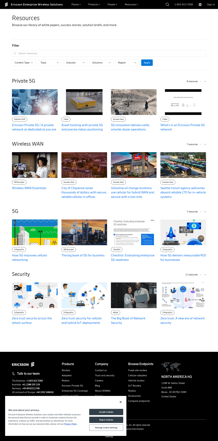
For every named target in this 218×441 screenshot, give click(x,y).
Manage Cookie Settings (106, 427)
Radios (65, 380)
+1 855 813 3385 (34, 380)
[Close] (120, 402)
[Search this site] (167, 4)
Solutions (97, 62)
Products (93, 4)
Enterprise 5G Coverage (75, 390)
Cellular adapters (137, 375)
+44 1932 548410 (44, 392)
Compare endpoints (139, 400)
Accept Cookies (106, 412)
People (111, 4)
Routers (66, 370)
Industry (71, 62)
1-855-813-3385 (183, 4)
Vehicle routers (136, 380)
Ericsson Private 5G (72, 385)
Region (122, 62)
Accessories (134, 395)
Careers (99, 380)
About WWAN (102, 390)
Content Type (22, 62)
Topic (43, 62)
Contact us (101, 370)
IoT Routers (134, 385)
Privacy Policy (70, 424)
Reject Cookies (106, 420)
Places (75, 4)
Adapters (67, 375)
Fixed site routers (137, 370)
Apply (147, 62)
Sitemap (109, 436)
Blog (97, 385)
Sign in (211, 4)
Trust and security (104, 375)
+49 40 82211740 (31, 388)
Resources (130, 4)
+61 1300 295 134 (31, 384)
